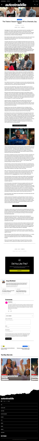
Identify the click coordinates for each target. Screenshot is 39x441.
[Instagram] (1, 401)
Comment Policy (25, 439)
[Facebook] (2, 401)
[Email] (7, 401)
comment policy (25, 334)
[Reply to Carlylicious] (11, 311)
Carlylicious (10, 302)
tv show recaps (19, 19)
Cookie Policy (18, 439)
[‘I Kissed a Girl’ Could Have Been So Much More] (15, 369)
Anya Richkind (17, 25)
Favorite (19, 27)
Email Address (7, 329)
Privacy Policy (21, 439)
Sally (2, 379)
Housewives (15, 174)
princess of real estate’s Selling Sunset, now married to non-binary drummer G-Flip (19, 49)
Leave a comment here (8, 318)
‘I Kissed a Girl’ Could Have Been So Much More (9, 377)
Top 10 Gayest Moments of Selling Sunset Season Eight (21, 291)
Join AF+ (23, 125)
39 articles (14, 286)
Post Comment (8, 338)
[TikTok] (4, 401)
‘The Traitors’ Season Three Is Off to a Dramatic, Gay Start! (8, 291)
